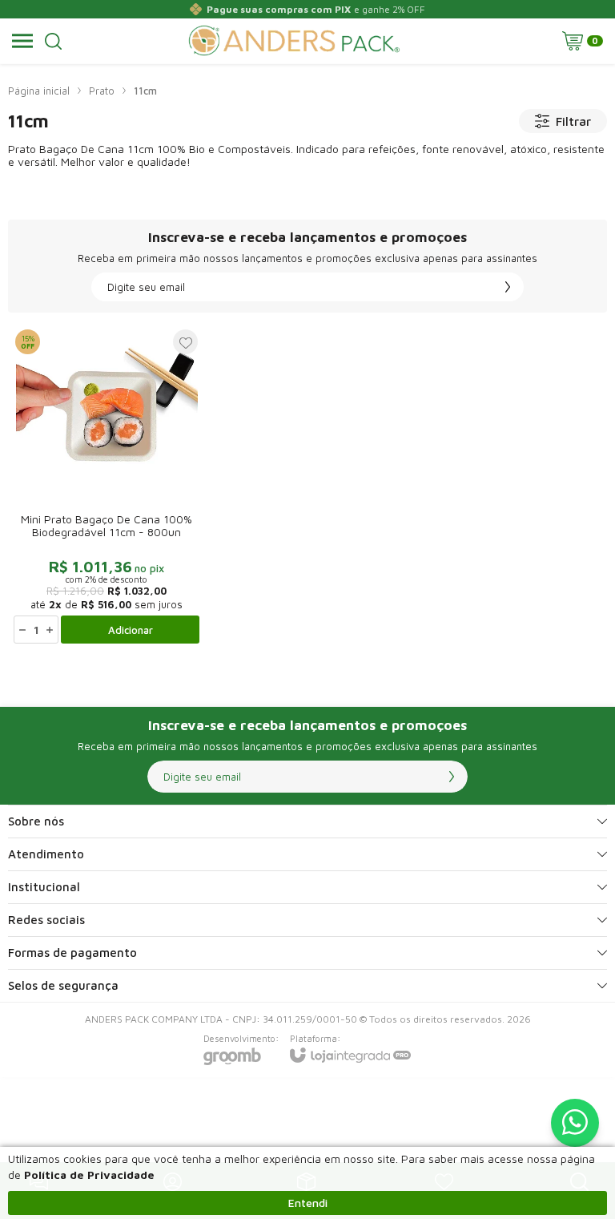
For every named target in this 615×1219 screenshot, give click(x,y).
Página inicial (39, 90)
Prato (102, 90)
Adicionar (130, 630)
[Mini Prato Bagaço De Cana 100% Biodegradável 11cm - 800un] (106, 485)
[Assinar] (508, 286)
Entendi (308, 1202)
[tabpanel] (307, 198)
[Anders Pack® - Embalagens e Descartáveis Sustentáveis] (294, 41)
